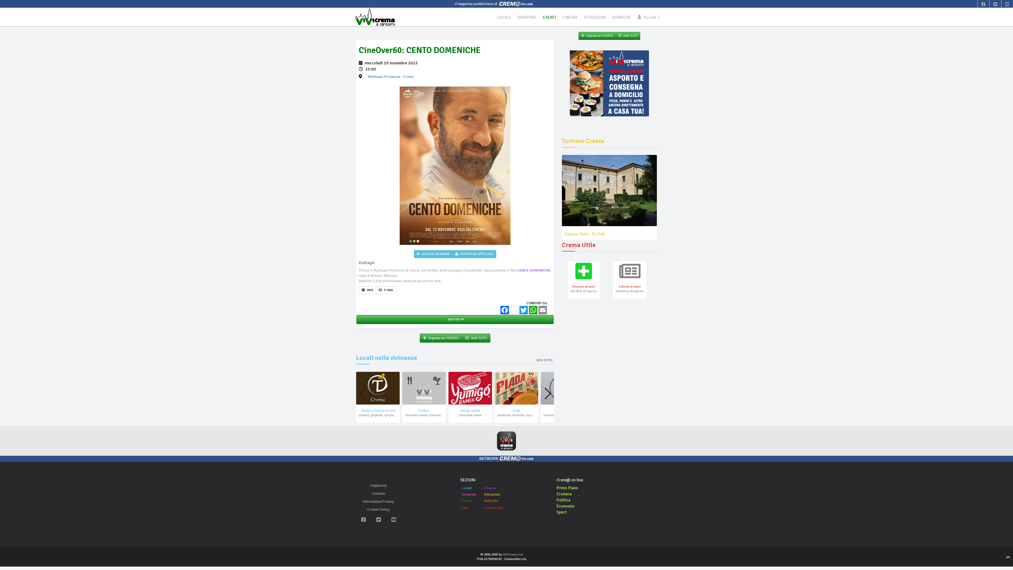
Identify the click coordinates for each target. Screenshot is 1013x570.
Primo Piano (567, 488)
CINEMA (569, 17)
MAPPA (453, 319)
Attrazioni (492, 494)
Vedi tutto (544, 360)
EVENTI (549, 17)
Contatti (378, 493)
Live (465, 508)
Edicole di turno (630, 287)
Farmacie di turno (583, 287)
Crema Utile (493, 508)
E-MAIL (388, 290)
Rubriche (491, 500)
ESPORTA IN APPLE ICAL (476, 254)
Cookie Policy (378, 509)
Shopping (469, 494)
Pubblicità (378, 485)
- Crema (391, 76)
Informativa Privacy (378, 501)
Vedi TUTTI (478, 338)
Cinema (490, 488)
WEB (369, 290)
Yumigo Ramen (470, 411)
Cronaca (564, 494)
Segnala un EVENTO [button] (442, 338)
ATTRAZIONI (595, 17)
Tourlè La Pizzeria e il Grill (378, 411)
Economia (565, 506)
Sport (562, 512)
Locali (467, 488)
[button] (547, 394)
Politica (563, 500)
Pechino (424, 411)
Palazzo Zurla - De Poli (585, 234)
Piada (516, 411)
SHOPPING (527, 17)
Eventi (466, 500)
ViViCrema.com (513, 555)
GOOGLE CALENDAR (435, 254)
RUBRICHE (621, 17)
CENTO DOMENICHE (533, 270)
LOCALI (504, 17)
